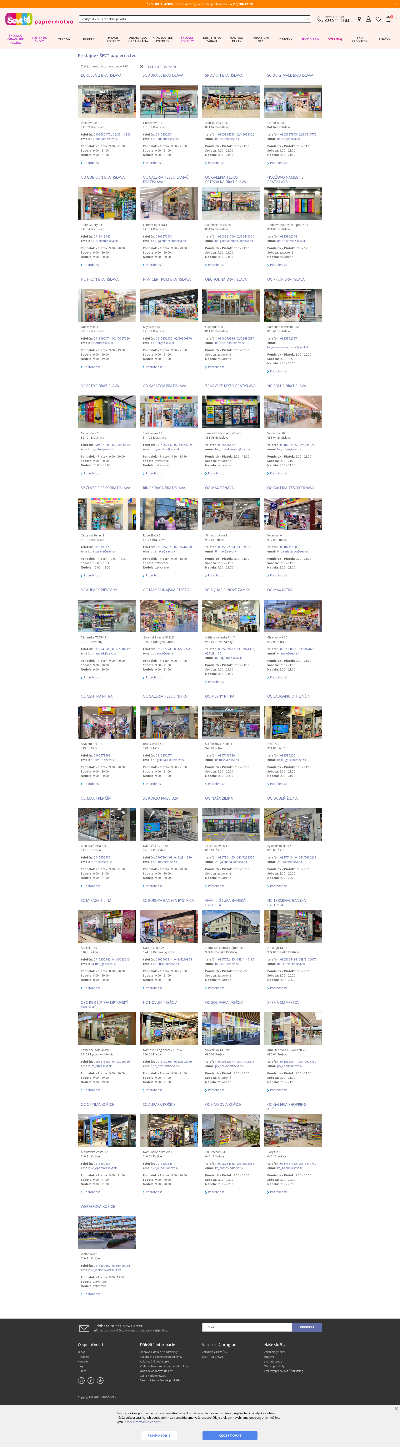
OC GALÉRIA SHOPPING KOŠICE (286, 1106)
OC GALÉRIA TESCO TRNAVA (291, 487)
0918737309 (164, 1062)
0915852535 (164, 338)
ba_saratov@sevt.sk (166, 449)
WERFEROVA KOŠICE (98, 1206)
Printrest (100, 1380)
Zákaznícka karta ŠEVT (215, 1352)
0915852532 (164, 445)
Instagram (81, 1380)
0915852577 (226, 1062)
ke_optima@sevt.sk (104, 1168)
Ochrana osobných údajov (156, 1371)
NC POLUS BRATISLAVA (286, 385)
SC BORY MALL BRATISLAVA (290, 75)
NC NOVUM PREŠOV (160, 1002)
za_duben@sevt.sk (289, 862)
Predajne (83, 1357)
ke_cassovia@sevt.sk (229, 1168)
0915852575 (164, 547)
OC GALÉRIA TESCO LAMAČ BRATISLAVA (166, 179)
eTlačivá (269, 1357)
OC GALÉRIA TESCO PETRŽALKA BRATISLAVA (225, 179)
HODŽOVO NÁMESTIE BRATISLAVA (285, 179)
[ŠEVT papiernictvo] (39, 19)
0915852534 (226, 547)
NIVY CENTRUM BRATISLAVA (167, 279)
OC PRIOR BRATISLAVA (286, 279)
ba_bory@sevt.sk (288, 139)
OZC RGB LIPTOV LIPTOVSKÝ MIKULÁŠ (104, 1004)
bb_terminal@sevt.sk (291, 964)
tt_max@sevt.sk (225, 551)
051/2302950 (183, 1062)
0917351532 (288, 1164)
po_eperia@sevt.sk (289, 1066)
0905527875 (288, 134)
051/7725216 (245, 1062)
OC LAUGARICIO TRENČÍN (288, 696)
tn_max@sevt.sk (101, 862)
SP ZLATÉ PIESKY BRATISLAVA (105, 487)
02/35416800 (245, 236)
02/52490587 (245, 338)
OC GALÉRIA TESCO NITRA (165, 696)
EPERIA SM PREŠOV (283, 1002)
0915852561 (288, 755)
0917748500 (102, 649)
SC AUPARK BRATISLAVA (163, 75)
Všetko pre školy (274, 1366)
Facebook (91, 1380)
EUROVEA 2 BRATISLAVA (101, 75)
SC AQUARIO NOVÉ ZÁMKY (227, 589)
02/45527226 (121, 338)
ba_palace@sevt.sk (103, 551)
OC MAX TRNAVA (219, 487)
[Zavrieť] (395, 1409)
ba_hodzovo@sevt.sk (291, 241)
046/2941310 (183, 857)
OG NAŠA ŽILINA (219, 798)
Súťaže (82, 1371)
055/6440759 (307, 1164)
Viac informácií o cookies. (144, 1422)
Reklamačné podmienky (154, 1361)
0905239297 (226, 649)
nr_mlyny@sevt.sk (227, 760)
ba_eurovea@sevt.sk (104, 139)
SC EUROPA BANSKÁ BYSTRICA (168, 900)
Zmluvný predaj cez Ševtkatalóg (283, 1371)
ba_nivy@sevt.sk (164, 343)
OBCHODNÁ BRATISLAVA (226, 279)
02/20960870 (183, 338)
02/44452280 (307, 445)
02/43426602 (121, 445)
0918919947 (102, 236)
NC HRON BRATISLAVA (100, 279)
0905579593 (102, 755)
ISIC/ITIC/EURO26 (212, 1357)
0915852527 (288, 338)
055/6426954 (121, 1266)
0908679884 (226, 338)
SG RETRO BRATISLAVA (100, 385)
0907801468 (164, 857)
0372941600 (307, 649)
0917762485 (226, 959)
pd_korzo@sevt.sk (165, 862)
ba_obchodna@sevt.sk (230, 343)
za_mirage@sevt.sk (103, 964)
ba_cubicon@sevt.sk (104, 241)
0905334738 (226, 134)
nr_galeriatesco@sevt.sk (169, 760)
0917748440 (288, 857)
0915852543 (164, 1164)
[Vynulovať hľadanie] (140, 66)
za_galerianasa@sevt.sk (231, 862)
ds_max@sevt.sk (164, 653)
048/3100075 (307, 959)
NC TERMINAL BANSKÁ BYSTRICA (286, 902)
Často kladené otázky (153, 1375)
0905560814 (164, 959)
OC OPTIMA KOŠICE (97, 1104)
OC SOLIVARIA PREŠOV (224, 1002)
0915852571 (164, 755)
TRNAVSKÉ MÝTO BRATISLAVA (230, 385)
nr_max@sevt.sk (288, 653)
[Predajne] (359, 19)
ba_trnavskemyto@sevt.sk (232, 449)
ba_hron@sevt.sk (102, 343)
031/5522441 (183, 649)
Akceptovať (230, 1435)
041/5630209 (307, 857)
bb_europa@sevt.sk (166, 964)
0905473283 (102, 445)
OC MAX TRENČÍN (96, 798)
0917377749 (164, 649)
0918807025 (288, 445)
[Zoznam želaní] (378, 19)
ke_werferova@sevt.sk (106, 1270)
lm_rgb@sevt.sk (101, 1066)
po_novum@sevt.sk (166, 1066)
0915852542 (102, 959)
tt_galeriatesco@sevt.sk (293, 551)
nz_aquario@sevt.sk (228, 658)
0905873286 (102, 1062)
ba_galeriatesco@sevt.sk (169, 241)
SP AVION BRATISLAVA (223, 75)
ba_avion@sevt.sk (227, 139)
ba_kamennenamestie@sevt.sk (288, 347)
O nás (81, 1352)
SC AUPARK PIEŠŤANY (99, 589)
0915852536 (102, 1164)
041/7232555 (245, 857)
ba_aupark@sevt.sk (166, 139)
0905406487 (226, 445)
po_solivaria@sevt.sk (229, 1066)
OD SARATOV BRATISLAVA (164, 385)
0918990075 (102, 547)
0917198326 (226, 755)
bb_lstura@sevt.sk (227, 964)
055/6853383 (245, 1164)
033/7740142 (121, 649)
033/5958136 (245, 547)
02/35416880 (122, 134)
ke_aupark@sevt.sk (165, 1168)
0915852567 (102, 1266)
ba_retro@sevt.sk (102, 449)
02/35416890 (183, 547)
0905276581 (164, 236)
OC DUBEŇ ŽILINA (282, 798)
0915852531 (164, 134)
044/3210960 (121, 1062)
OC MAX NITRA (279, 589)
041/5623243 (121, 959)
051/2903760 (307, 1062)
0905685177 (102, 134)
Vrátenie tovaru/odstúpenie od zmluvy (164, 1366)
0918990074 (102, 338)
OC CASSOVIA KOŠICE (223, 1104)
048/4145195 (245, 959)
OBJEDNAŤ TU (243, 4)
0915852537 (102, 857)
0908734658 (226, 1164)
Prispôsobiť (159, 1435)
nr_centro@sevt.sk (103, 760)
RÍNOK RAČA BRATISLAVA (164, 487)
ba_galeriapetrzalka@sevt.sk (234, 241)
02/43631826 (245, 134)
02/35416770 (307, 134)
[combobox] (195, 19)
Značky (384, 39)
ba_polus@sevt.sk (289, 449)
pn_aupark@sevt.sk (103, 653)
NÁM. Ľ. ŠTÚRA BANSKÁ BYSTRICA (225, 902)
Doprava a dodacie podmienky (159, 1352)
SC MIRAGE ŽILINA (96, 900)
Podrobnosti (91, 163)
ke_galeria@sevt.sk (289, 1168)
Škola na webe (273, 1361)
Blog (80, 1366)
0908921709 (226, 236)
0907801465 (226, 857)
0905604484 (288, 959)
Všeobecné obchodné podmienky (161, 1357)
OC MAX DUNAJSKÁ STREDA (166, 589)
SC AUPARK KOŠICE (159, 1104)
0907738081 (288, 649)
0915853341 (288, 1062)
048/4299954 (183, 959)
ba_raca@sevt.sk (164, 551)
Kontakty (83, 1361)
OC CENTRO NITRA (96, 696)
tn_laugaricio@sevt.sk (291, 760)
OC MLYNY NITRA (219, 696)
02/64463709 (183, 445)
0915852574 (288, 236)
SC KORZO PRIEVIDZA (160, 798)
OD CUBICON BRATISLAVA (103, 177)
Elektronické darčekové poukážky (160, 1380)
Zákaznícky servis (275, 1352)
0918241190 (288, 547)
